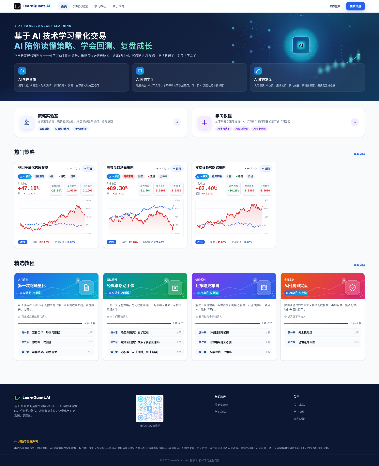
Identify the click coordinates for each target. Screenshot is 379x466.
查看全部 (359, 154)
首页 (64, 6)
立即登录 (335, 6)
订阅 (89, 168)
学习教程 (100, 6)
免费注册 (355, 6)
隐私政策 (299, 418)
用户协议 (299, 411)
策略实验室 (80, 6)
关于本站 (118, 6)
